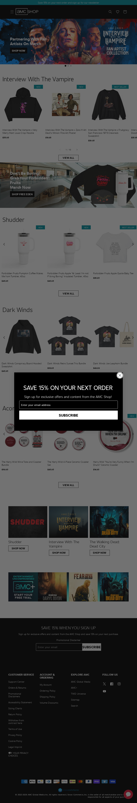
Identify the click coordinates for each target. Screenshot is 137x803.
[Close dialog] (120, 375)
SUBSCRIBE (68, 415)
